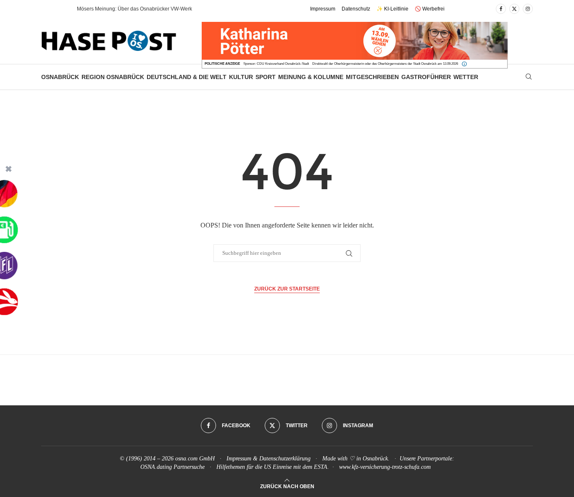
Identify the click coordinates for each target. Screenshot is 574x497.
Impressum (322, 9)
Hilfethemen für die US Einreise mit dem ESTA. (272, 467)
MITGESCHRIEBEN (372, 77)
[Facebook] (501, 9)
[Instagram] (528, 9)
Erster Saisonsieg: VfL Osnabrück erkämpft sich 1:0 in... (140, 9)
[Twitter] (514, 9)
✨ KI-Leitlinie (392, 9)
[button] (61, 9)
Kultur (241, 77)
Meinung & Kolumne (310, 77)
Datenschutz (356, 9)
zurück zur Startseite (287, 289)
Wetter (465, 77)
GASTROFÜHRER (426, 77)
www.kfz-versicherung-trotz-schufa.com (385, 467)
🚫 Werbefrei (430, 9)
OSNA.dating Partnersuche (172, 467)
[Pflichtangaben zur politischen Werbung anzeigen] (464, 64)
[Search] (528, 77)
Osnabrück (60, 77)
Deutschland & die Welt (186, 77)
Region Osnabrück (113, 77)
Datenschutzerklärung (285, 458)
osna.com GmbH (195, 458)
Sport (265, 77)
